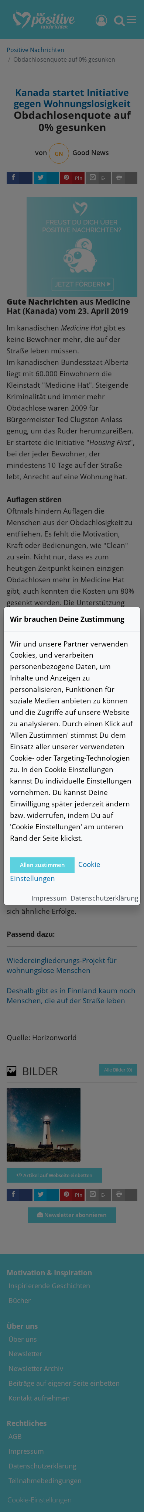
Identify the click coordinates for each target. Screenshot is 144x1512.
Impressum (49, 898)
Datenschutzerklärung (104, 898)
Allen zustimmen (42, 865)
